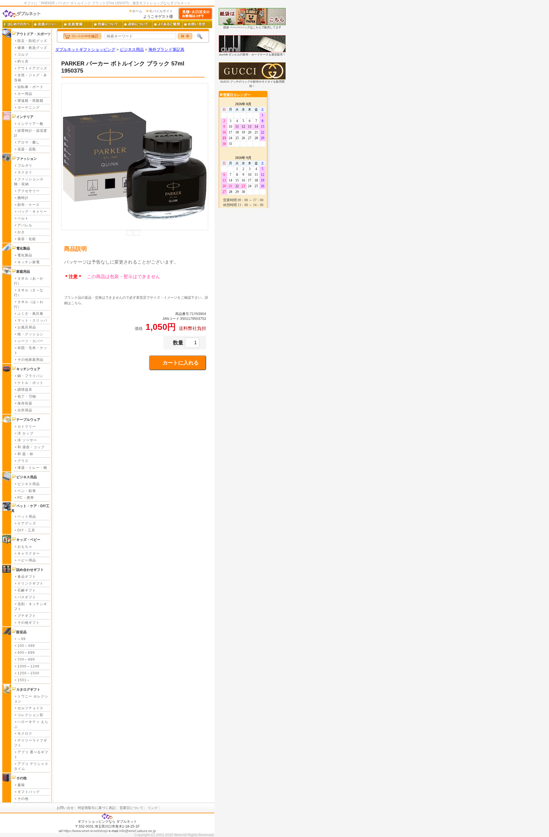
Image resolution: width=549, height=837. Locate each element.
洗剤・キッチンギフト (30, 606)
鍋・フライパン (30, 376)
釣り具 (23, 61)
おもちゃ (24, 547)
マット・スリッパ (32, 320)
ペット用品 (26, 517)
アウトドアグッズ (32, 68)
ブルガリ (24, 166)
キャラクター (28, 553)
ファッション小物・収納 (28, 181)
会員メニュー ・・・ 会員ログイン (47, 24)
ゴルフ (23, 55)
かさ (21, 232)
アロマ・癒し (28, 142)
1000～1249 (28, 666)
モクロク (24, 734)
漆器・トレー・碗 (32, 468)
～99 (21, 639)
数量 (178, 343)
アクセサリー (28, 191)
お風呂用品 (26, 327)
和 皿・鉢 (25, 454)
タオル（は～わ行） (28, 304)
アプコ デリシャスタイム (31, 766)
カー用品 (24, 94)
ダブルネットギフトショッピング (85, 49)
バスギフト (26, 597)
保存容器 (24, 403)
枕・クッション (30, 334)
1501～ (23, 680)
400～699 (26, 653)
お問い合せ (65, 808)
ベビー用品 (26, 560)
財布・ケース (28, 205)
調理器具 (24, 390)
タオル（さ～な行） (28, 292)
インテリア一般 (30, 124)
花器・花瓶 (26, 149)
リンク (153, 808)
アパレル (24, 225)
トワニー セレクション (31, 698)
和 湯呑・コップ (31, 447)
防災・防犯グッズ (32, 41)
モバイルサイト (161, 11)
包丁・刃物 (26, 396)
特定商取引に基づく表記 (97, 808)
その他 (23, 799)
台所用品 (24, 410)
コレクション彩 (30, 715)
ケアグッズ (26, 523)
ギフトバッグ (28, 792)
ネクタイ (24, 172)
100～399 (26, 646)
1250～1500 (28, 673)
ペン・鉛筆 (26, 491)
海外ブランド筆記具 (166, 49)
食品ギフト (26, 577)
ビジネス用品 (28, 484)
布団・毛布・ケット (30, 350)
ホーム (137, 11)
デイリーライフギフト (30, 742)
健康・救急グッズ (32, 48)
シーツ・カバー (30, 341)
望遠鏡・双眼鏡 (30, 101)
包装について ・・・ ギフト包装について (107, 24)
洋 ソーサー (27, 440)
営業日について (132, 808)
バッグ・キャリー (32, 212)
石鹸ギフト (26, 590)
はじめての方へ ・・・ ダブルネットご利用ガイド (17, 24)
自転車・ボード (30, 87)
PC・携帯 (25, 498)
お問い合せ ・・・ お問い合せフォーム (197, 24)
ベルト (23, 218)
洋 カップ (25, 433)
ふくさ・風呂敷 (30, 314)
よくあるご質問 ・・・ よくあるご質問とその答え (167, 24)
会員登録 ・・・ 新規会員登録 (77, 24)
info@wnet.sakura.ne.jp (137, 831)
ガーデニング (28, 107)
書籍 (21, 785)
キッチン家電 (28, 262)
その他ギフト (28, 623)
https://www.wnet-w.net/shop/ (85, 831)
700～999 (26, 659)
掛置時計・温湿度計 (30, 133)
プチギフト (26, 616)
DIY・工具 (26, 530)
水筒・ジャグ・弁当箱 (30, 77)
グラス (23, 461)
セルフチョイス (30, 708)
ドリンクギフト (30, 583)
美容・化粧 (26, 239)
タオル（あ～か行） (28, 280)
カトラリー (26, 427)
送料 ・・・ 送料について (137, 24)
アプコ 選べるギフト (31, 754)
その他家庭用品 (30, 360)
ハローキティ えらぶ (31, 724)
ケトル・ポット (30, 383)
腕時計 (23, 198)
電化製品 (24, 255)
